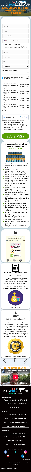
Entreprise (17, 44)
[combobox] (4, 41)
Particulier (8, 44)
